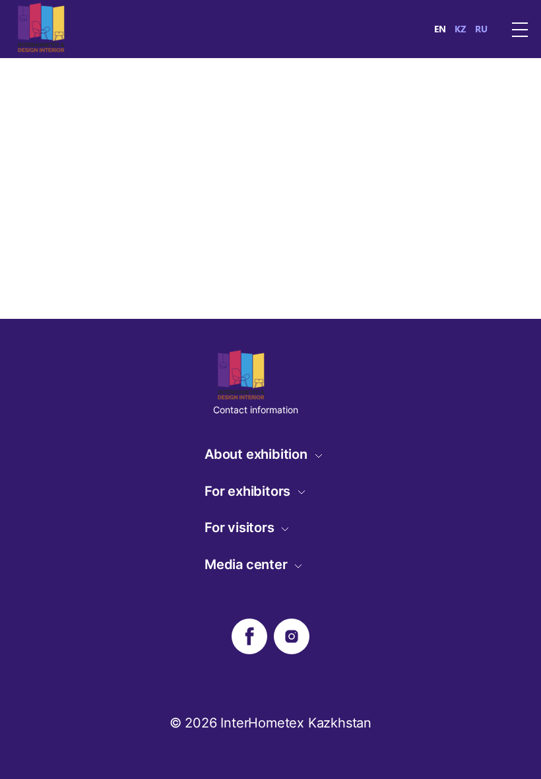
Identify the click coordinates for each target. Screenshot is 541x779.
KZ (460, 29)
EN (440, 29)
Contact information (255, 409)
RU (481, 29)
